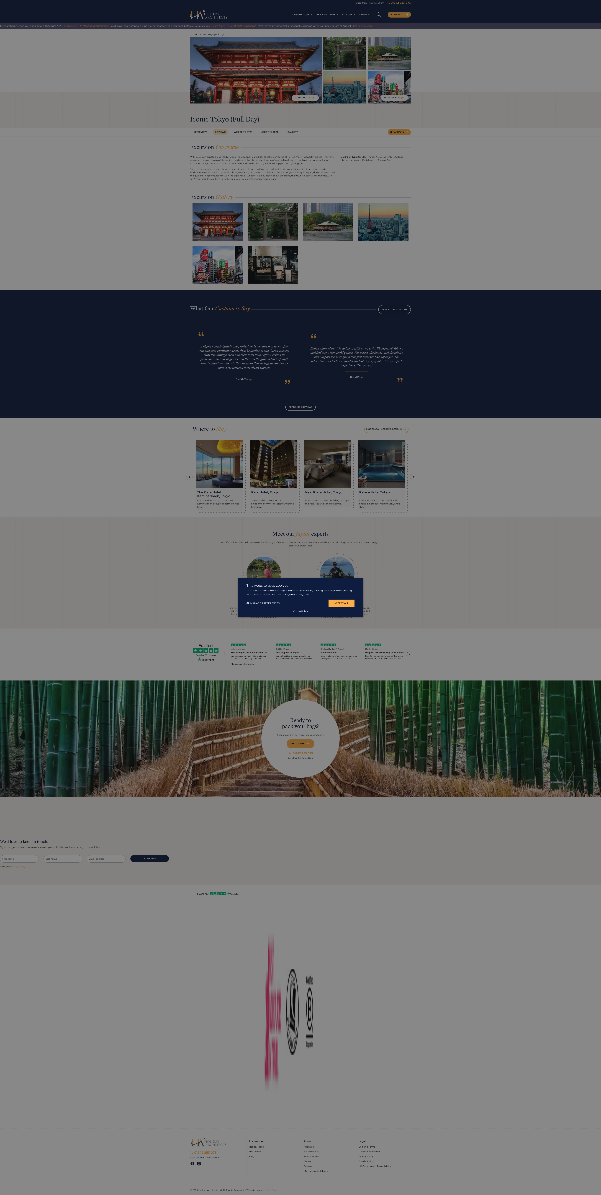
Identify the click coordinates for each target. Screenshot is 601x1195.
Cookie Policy (300, 611)
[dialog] (300, 597)
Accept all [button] (341, 603)
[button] (263, 603)
